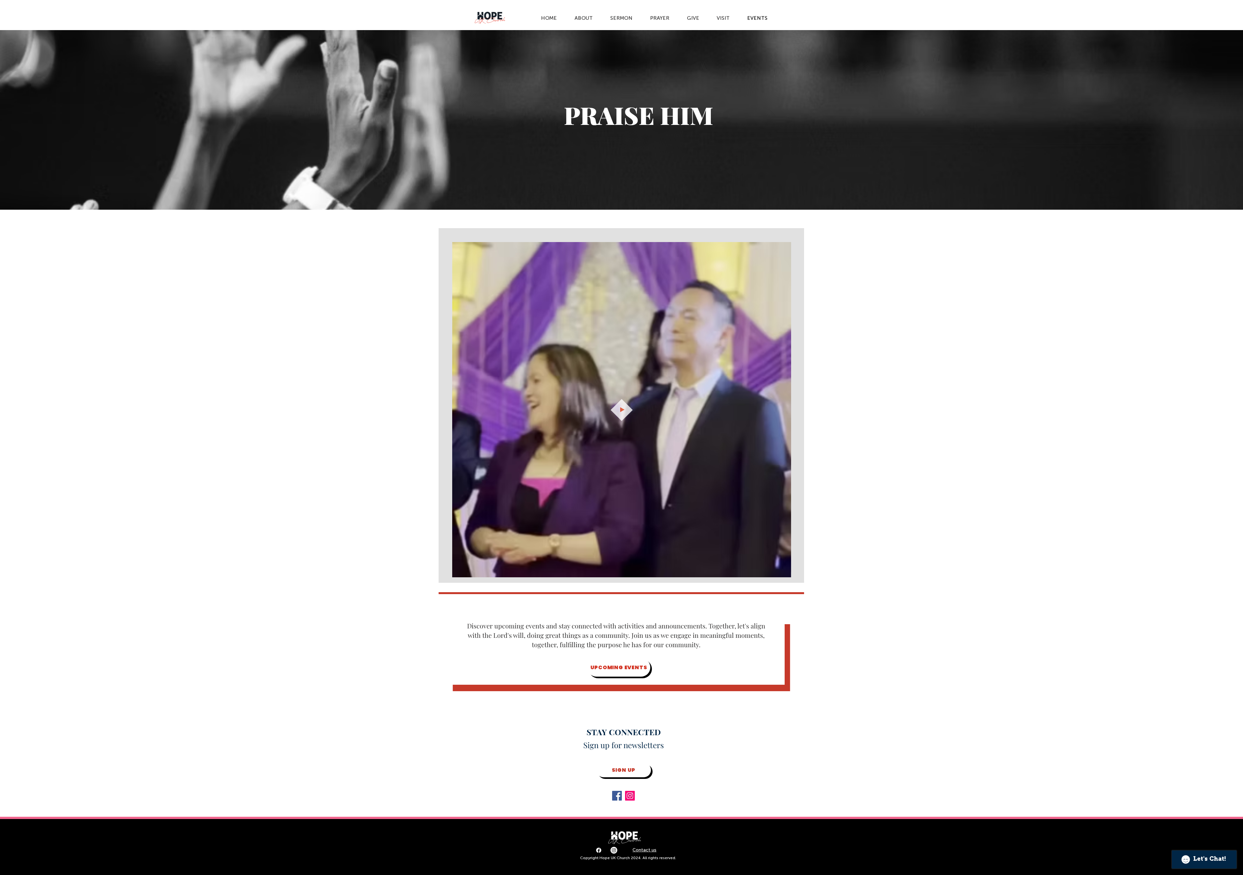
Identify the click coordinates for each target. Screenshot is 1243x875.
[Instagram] (630, 796)
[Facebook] (617, 796)
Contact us (644, 850)
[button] (783, 570)
